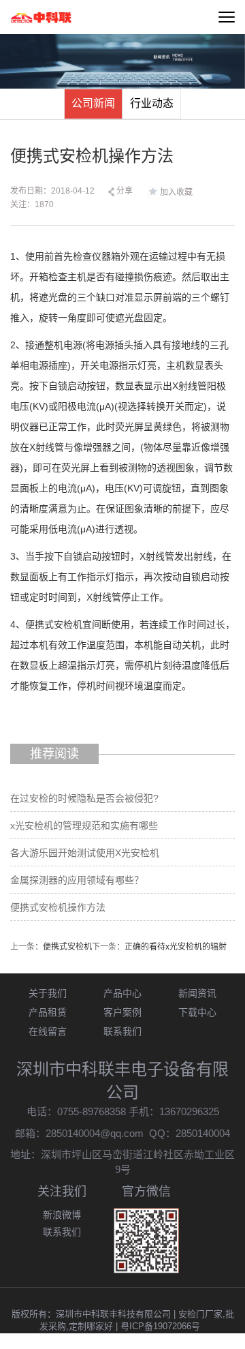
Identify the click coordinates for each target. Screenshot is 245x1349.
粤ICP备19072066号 (160, 1326)
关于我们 (48, 993)
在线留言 (48, 1031)
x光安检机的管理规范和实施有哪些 (84, 825)
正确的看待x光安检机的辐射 (176, 947)
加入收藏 (176, 192)
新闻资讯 (197, 993)
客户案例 (122, 1012)
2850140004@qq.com (95, 1133)
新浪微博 (62, 1214)
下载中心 (197, 1012)
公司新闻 (93, 103)
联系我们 (122, 1031)
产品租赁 (48, 1012)
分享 (123, 191)
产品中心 (122, 993)
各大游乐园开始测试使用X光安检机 (84, 852)
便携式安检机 (67, 947)
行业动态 (152, 103)
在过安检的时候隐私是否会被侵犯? (84, 798)
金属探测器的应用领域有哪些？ (77, 880)
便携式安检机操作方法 (57, 907)
